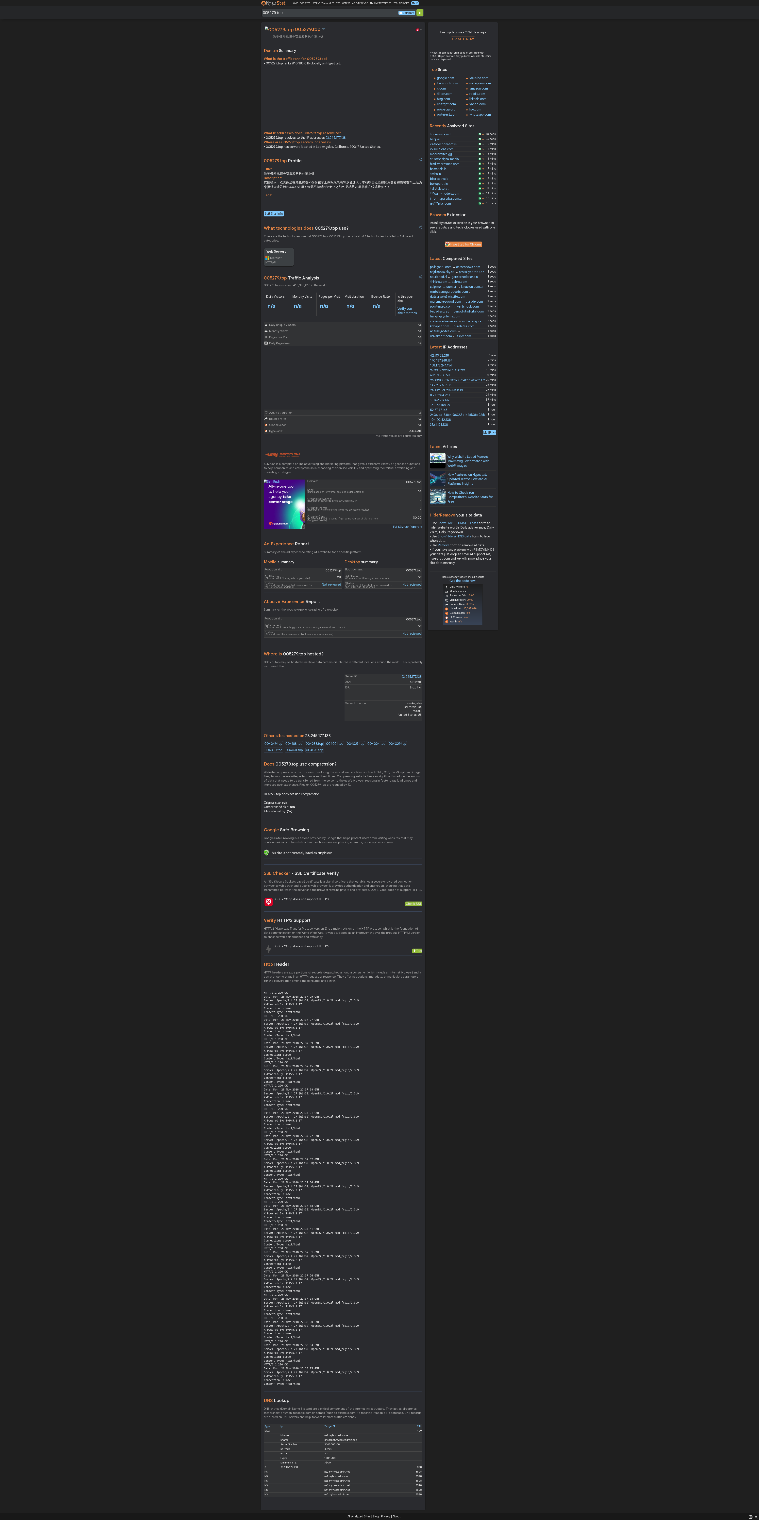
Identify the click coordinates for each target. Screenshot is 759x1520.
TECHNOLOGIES (401, 3)
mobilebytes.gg (441, 154)
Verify (287, 920)
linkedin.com (477, 99)
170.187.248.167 (441, 361)
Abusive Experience (292, 601)
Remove (443, 545)
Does (300, 764)
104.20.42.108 (440, 420)
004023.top (355, 744)
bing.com (443, 99)
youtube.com (478, 78)
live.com (475, 109)
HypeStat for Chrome (465, 244)
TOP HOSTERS (343, 3)
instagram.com (480, 83)
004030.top (273, 750)
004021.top (335, 744)
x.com (441, 89)
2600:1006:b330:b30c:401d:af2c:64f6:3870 (462, 380)
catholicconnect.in (443, 144)
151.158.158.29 (440, 405)
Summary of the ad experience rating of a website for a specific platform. (313, 552)
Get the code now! (462, 581)
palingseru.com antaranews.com (455, 267)
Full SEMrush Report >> (407, 527)
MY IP (415, 3)
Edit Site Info (273, 214)
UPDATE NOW (463, 39)
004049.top (273, 744)
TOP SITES (305, 3)
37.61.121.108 (439, 425)
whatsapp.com (480, 115)
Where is (294, 654)
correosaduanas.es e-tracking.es (455, 321)
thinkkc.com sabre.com (448, 282)
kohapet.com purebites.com (452, 326)
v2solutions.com (441, 149)
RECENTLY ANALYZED (323, 3)
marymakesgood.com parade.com (456, 302)
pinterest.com (447, 115)
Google (286, 830)
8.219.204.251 (440, 395)
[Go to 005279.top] (323, 29)
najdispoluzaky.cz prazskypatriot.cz (457, 272)
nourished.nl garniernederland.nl (454, 277)
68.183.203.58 (440, 375)
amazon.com (478, 89)
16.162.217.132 (439, 400)
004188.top (293, 744)
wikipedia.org (446, 109)
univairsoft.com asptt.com (450, 336)
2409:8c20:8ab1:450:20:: (448, 370)
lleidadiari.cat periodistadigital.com (457, 311)
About (397, 1516)
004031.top (294, 750)
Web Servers (276, 252)
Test (419, 951)
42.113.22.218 (439, 356)
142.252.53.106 (440, 385)
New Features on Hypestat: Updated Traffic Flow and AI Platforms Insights (467, 479)
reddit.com (477, 94)
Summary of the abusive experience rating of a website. (301, 609)
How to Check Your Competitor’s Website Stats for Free (470, 497)
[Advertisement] (343, 99)
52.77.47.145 (438, 410)
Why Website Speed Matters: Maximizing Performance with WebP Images (468, 461)
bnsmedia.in (438, 169)
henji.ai (435, 139)
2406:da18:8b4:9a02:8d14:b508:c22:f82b (460, 415)
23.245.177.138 (336, 138)
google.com (445, 78)
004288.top (314, 744)
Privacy (385, 1516)
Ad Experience (286, 544)
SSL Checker (301, 873)
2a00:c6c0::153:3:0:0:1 (446, 390)
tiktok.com (444, 94)
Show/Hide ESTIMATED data (458, 523)
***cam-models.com (444, 194)
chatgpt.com (446, 104)
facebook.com (447, 83)
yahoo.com (477, 104)
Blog (376, 1516)
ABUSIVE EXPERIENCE (380, 3)
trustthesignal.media (444, 159)
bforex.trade (439, 179)
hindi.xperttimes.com (444, 164)
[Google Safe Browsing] (266, 852)
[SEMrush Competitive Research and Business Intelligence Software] (282, 455)
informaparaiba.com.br (446, 199)
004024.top (376, 744)
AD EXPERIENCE (360, 3)
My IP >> (489, 432)
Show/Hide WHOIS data (454, 536)
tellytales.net (439, 189)
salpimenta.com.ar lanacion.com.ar (457, 287)
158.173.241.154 (441, 365)
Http (276, 964)
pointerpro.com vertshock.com (454, 307)
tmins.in (435, 174)
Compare (408, 13)
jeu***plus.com (440, 204)
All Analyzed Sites (358, 1516)
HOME (295, 3)
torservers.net (440, 134)
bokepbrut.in (439, 184)
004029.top (397, 744)
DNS (276, 1400)
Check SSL (414, 903)
